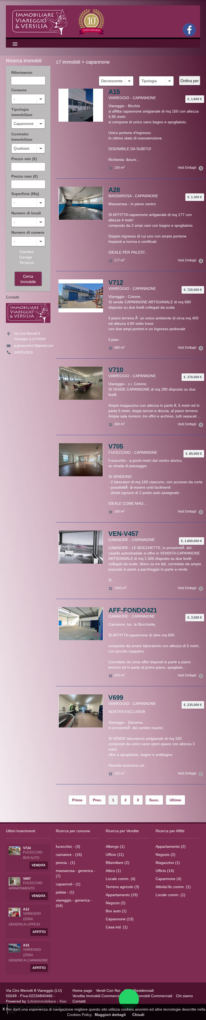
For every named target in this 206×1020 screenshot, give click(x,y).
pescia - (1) (65, 862)
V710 (115, 369)
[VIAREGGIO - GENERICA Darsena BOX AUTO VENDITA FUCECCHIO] (14, 850)
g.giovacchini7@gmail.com (33, 346)
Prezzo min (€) (24, 159)
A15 (114, 91)
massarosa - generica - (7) (75, 873)
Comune (19, 90)
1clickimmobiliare (41, 1001)
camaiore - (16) (69, 854)
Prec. (97, 800)
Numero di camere (27, 232)
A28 (114, 189)
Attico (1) (113, 870)
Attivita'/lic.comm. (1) (173, 887)
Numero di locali (26, 213)
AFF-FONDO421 (132, 610)
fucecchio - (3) (68, 846)
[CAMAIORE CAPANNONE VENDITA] (80, 710)
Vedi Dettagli (187, 168)
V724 (27, 848)
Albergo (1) (115, 846)
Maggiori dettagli (110, 1014)
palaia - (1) (65, 892)
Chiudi (138, 1014)
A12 (26, 909)
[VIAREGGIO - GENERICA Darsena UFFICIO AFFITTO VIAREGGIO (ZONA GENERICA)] (14, 912)
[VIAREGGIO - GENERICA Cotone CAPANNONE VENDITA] (80, 383)
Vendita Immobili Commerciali (97, 996)
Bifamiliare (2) (117, 862)
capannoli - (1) (68, 884)
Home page (82, 990)
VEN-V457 (123, 533)
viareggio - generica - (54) (74, 903)
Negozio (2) (116, 903)
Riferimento (21, 72)
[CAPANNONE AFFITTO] (80, 105)
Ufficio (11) (115, 854)
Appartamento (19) (122, 895)
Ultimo (175, 800)
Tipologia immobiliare (21, 112)
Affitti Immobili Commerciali (149, 996)
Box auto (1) (116, 911)
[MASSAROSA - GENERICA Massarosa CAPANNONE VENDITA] (80, 295)
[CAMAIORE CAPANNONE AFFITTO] (80, 623)
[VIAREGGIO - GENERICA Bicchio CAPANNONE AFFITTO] (80, 203)
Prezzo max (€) (24, 176)
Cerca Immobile (28, 278)
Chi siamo (184, 996)
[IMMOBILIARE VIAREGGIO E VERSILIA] (58, 21)
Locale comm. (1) (170, 895)
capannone (98, 62)
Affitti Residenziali (139, 990)
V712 (115, 282)
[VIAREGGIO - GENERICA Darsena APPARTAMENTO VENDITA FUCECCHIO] (14, 881)
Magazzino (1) (168, 862)
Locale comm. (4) (120, 879)
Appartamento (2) (171, 846)
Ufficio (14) (165, 870)
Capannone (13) (120, 919)
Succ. (154, 800)
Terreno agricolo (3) (122, 887)
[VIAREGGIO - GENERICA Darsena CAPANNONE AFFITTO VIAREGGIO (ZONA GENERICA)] (14, 948)
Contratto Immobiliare (21, 137)
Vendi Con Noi (108, 990)
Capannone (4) (168, 879)
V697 (27, 879)
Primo (77, 800)
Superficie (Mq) (25, 194)
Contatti (79, 1001)
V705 (115, 446)
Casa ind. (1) (117, 927)
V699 (115, 697)
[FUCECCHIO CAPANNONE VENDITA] (80, 547)
